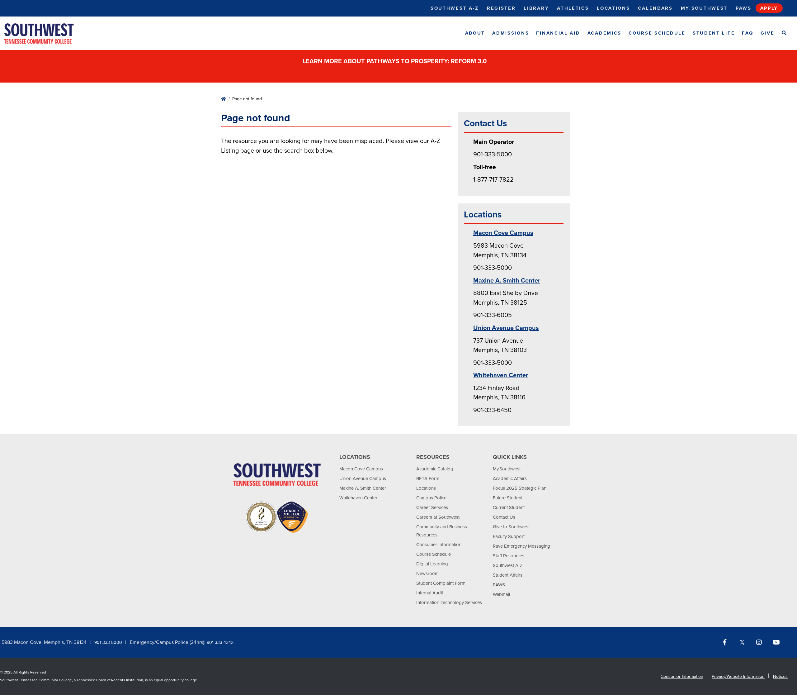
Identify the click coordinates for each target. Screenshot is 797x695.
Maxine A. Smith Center (506, 280)
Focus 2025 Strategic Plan (519, 488)
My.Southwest (704, 8)
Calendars (655, 8)
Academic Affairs (510, 478)
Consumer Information (438, 544)
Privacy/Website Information (738, 676)
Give (768, 33)
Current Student (509, 507)
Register (501, 8)
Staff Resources (508, 556)
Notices (780, 676)
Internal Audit (429, 593)
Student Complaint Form (440, 583)
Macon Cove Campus (503, 233)
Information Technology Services (449, 602)
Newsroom (427, 573)
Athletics (573, 8)
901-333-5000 (108, 642)
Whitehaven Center (500, 375)
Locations (613, 8)
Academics (604, 33)
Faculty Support (509, 536)
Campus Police (431, 498)
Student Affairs (507, 575)
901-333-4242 (220, 642)
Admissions (510, 33)
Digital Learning (432, 564)
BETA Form (427, 478)
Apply (769, 8)
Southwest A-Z (455, 8)
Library (536, 8)
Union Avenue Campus (506, 328)
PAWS (499, 585)
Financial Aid (558, 33)
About (475, 33)
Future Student (507, 498)
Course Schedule (657, 33)
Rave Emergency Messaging (521, 546)
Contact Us (504, 517)
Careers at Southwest (438, 517)
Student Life (714, 33)
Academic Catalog (434, 469)
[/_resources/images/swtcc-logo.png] (44, 33)
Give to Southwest (511, 527)
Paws (744, 8)
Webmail (501, 594)
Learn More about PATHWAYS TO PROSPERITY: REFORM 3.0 (395, 61)
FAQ (747, 33)
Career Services (432, 507)
